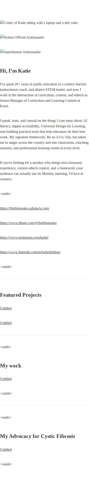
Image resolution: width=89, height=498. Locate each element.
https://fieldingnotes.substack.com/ (24, 208)
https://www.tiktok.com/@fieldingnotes (28, 223)
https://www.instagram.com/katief (24, 237)
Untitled (6, 308)
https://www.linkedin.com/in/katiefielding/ (30, 252)
